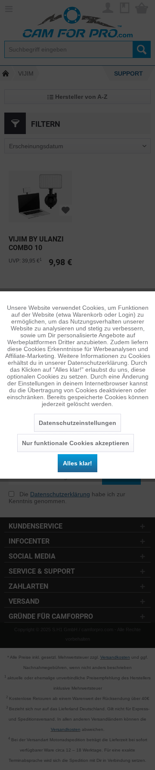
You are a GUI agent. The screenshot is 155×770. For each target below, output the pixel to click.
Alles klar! (77, 463)
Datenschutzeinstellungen (77, 422)
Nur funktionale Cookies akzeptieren (75, 443)
